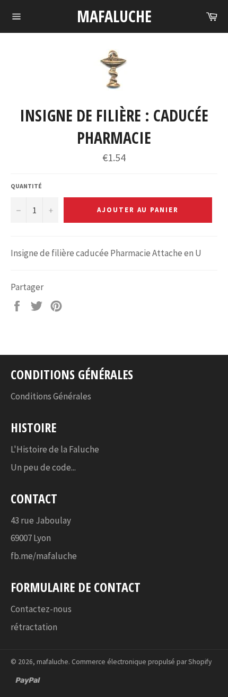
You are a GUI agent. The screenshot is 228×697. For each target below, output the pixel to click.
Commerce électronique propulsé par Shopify (142, 661)
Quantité (26, 186)
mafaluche (114, 16)
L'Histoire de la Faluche (55, 449)
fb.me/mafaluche (44, 556)
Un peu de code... (43, 467)
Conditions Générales (51, 396)
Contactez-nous (41, 609)
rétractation (34, 627)
